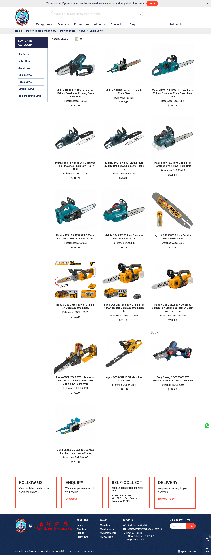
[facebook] (24, 500)
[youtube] (20, 500)
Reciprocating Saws (30, 95)
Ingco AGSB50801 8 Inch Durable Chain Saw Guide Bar (173, 237)
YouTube (192, 24)
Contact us (71, 498)
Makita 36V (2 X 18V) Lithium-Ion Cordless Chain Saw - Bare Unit (172, 164)
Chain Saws (25, 75)
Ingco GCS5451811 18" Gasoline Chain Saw (124, 379)
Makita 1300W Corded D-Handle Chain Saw (124, 92)
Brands (62, 24)
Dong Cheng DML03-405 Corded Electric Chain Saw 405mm (75, 451)
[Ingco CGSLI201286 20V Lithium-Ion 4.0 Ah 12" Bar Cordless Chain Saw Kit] (124, 280)
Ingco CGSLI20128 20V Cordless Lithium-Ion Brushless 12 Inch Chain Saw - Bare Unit (172, 308)
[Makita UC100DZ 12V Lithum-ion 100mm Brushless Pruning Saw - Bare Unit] (75, 65)
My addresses (107, 529)
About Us (100, 24)
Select (65, 38)
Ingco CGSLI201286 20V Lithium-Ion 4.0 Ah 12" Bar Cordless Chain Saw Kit (123, 308)
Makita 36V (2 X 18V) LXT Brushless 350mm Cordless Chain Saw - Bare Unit (172, 93)
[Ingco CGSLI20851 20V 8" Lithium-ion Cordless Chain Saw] (75, 280)
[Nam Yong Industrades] (25, 17)
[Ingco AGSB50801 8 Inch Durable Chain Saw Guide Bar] (172, 210)
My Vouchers (106, 537)
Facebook (187, 24)
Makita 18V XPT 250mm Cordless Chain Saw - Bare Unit (124, 237)
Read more (138, 3)
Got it (152, 3)
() (190, 13)
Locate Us (128, 520)
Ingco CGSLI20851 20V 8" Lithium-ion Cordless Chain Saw (75, 306)
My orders (105, 525)
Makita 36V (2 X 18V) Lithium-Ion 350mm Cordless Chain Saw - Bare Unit (124, 166)
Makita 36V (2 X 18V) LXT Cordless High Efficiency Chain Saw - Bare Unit (75, 166)
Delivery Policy (166, 498)
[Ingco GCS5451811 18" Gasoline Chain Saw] (124, 352)
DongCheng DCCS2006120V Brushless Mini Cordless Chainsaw (173, 379)
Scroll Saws (25, 68)
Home (80, 525)
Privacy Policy (89, 551)
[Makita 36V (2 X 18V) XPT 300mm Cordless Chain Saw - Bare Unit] (75, 210)
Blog (133, 24)
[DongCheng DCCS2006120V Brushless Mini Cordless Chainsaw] (172, 352)
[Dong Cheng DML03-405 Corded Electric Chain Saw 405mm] (75, 425)
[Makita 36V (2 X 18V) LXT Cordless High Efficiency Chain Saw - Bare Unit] (75, 138)
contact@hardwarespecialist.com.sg (144, 529)
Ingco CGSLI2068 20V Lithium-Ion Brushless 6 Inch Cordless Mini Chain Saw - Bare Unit (75, 380)
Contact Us (118, 24)
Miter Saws (25, 61)
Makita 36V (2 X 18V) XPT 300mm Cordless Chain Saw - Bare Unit (75, 237)
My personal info (108, 533)
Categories (43, 24)
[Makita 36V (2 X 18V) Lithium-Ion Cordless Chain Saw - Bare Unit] (172, 138)
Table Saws (25, 81)
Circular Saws (26, 88)
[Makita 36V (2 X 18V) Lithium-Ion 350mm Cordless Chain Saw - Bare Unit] (124, 138)
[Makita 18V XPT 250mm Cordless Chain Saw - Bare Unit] (124, 210)
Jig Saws (23, 54)
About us (81, 529)
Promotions (81, 24)
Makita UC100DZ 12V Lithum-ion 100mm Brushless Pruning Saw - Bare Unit (75, 93)
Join (191, 526)
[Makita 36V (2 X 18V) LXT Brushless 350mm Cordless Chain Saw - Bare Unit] (172, 65)
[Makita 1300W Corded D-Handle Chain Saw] (124, 65)
